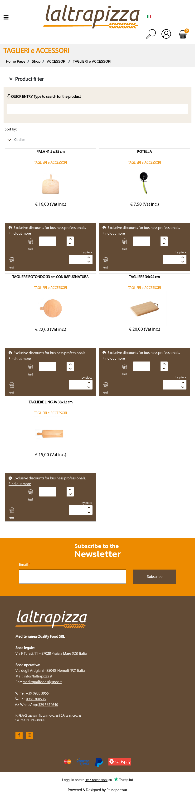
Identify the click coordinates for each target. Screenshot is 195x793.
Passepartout (117, 790)
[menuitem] (149, 16)
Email (24, 565)
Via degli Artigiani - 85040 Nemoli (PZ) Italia (50, 671)
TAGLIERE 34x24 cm (144, 277)
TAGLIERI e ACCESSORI (92, 61)
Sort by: (11, 129)
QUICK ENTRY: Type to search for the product (45, 97)
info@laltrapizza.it (38, 676)
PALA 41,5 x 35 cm (51, 152)
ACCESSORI (56, 61)
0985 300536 (36, 699)
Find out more (20, 234)
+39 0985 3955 (37, 694)
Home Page (15, 61)
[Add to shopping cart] (32, 241)
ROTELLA (144, 152)
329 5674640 (48, 705)
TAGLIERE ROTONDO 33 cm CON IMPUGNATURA (50, 277)
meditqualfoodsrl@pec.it (42, 682)
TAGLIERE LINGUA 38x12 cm (51, 402)
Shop (36, 61)
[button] (154, 577)
